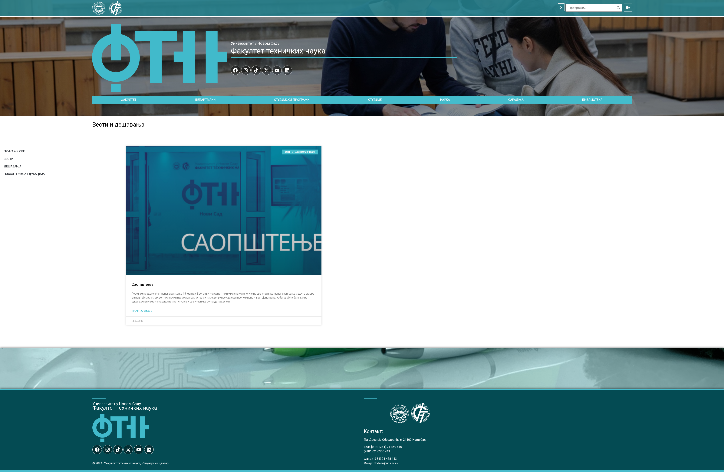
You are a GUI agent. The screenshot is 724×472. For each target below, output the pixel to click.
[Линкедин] (287, 70)
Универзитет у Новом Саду (255, 43)
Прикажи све (14, 151)
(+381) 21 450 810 (389, 447)
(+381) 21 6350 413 (377, 451)
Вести (8, 159)
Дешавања (12, 166)
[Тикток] (256, 70)
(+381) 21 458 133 (384, 459)
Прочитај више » (142, 311)
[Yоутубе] (277, 70)
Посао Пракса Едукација (24, 174)
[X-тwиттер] (266, 70)
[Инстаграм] (246, 70)
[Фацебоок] (235, 70)
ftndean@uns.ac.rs (386, 463)
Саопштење (142, 284)
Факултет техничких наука (278, 50)
